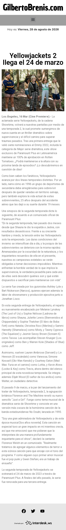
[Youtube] (42, 511)
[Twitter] (33, 511)
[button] (33, 19)
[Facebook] (23, 511)
